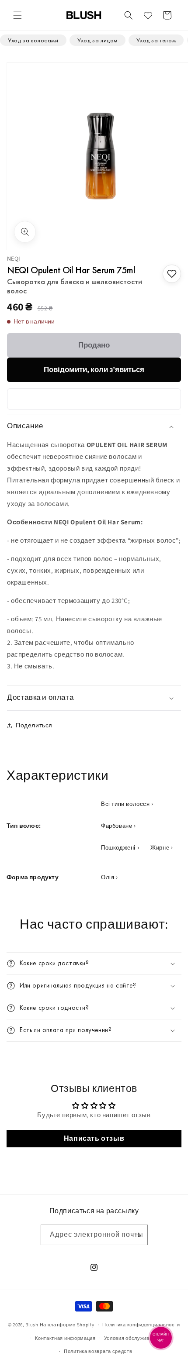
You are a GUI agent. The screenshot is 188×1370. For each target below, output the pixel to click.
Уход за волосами (33, 40)
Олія (107, 877)
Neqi (14, 258)
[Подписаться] (137, 1235)
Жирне (159, 847)
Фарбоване (116, 826)
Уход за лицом (97, 40)
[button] (17, 15)
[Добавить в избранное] (172, 274)
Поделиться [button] (34, 725)
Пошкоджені (118, 847)
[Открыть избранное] (147, 15)
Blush (31, 1325)
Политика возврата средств (98, 1351)
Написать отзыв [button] (94, 1138)
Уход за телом (156, 40)
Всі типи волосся (125, 804)
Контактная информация (65, 1338)
